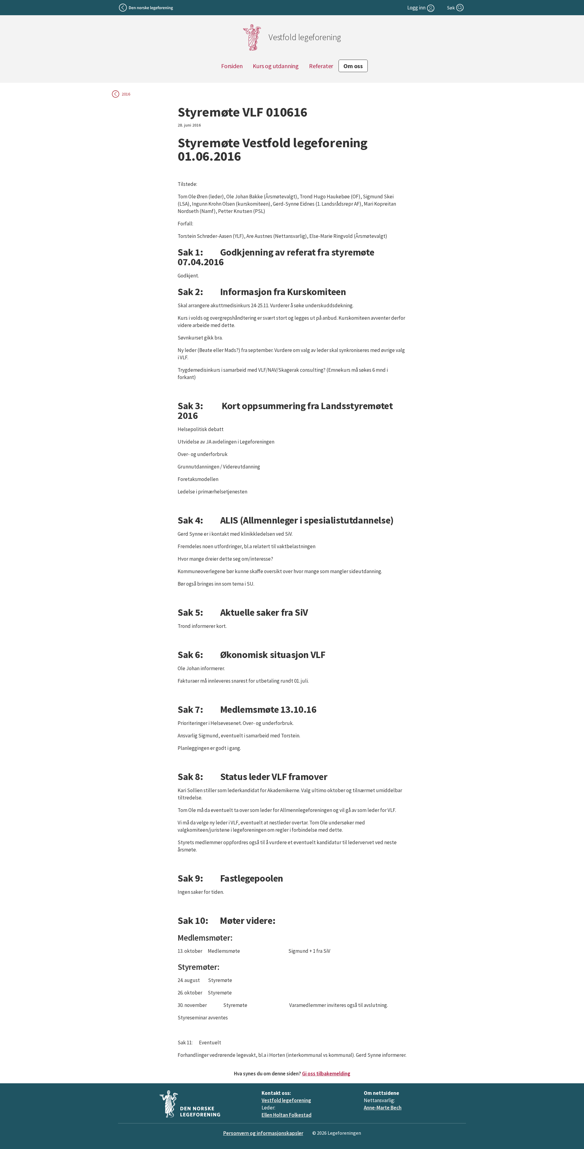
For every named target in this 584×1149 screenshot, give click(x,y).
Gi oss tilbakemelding (326, 1073)
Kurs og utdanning (276, 66)
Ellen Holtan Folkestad (286, 1115)
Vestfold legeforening (286, 1100)
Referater (321, 66)
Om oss (353, 66)
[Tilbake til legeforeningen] (146, 7)
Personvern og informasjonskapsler (263, 1133)
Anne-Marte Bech (382, 1107)
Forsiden (231, 66)
